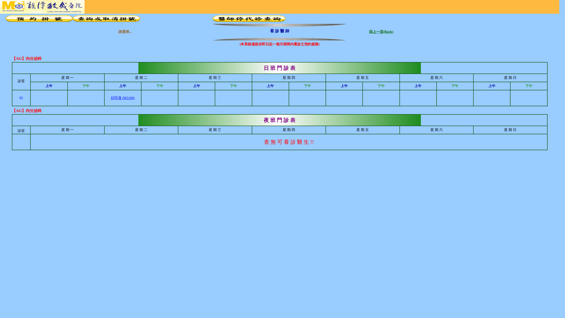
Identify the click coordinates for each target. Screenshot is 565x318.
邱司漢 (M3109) (123, 98)
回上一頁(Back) (381, 31)
